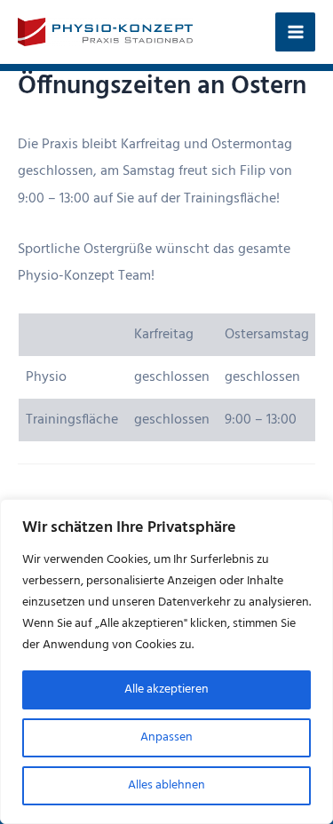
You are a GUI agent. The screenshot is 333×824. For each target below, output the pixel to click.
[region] (166, 661)
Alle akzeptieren (166, 689)
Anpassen (166, 737)
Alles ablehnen (166, 785)
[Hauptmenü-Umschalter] (295, 32)
